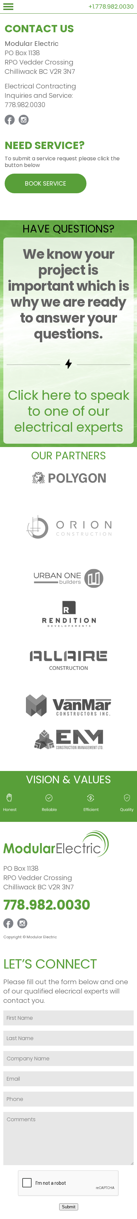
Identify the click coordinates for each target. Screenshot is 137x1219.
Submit (68, 1206)
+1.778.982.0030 (111, 7)
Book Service (45, 183)
